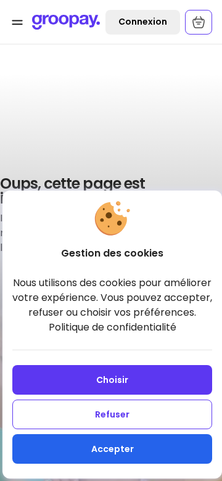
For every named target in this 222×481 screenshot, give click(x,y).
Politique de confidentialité (112, 327)
